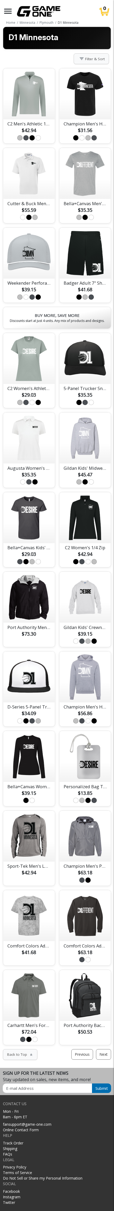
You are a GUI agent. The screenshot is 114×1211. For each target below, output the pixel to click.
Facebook (11, 1191)
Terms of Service (17, 1172)
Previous (82, 1054)
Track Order (13, 1143)
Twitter (9, 1202)
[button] (8, 11)
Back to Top (20, 1054)
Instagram (11, 1196)
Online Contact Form (21, 1129)
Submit (101, 1088)
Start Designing (29, 109)
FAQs (7, 1154)
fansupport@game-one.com (27, 1124)
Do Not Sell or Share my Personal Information (42, 1178)
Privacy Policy (14, 1167)
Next (103, 1054)
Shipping (10, 1148)
